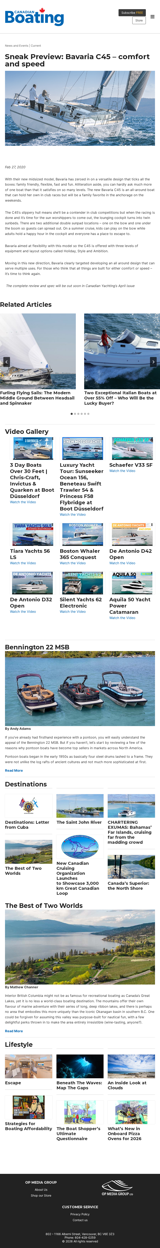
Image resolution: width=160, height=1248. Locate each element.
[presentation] (38, 351)
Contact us (80, 1220)
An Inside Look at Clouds (127, 1085)
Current (36, 45)
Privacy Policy (80, 1214)
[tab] (72, 414)
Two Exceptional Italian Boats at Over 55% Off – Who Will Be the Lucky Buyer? (120, 398)
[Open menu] (152, 16)
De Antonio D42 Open (130, 554)
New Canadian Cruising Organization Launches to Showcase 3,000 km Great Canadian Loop (77, 878)
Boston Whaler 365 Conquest (80, 554)
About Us (41, 1189)
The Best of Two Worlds (23, 871)
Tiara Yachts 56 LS (30, 554)
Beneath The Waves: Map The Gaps (79, 1085)
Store (139, 20)
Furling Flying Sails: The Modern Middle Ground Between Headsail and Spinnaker (37, 398)
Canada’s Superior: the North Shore (128, 886)
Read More (14, 770)
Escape (13, 1082)
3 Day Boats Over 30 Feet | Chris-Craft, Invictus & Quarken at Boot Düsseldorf (32, 480)
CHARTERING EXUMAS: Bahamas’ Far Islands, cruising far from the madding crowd (130, 832)
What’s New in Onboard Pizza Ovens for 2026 (124, 1133)
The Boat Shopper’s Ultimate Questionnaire (78, 1133)
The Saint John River (79, 822)
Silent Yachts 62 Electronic (81, 603)
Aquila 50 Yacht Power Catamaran (129, 606)
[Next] (153, 362)
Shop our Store (41, 1195)
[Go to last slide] (6, 362)
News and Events (16, 45)
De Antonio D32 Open (31, 603)
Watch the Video (23, 502)
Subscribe (132, 12)
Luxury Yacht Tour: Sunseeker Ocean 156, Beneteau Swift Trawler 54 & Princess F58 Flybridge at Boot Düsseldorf (82, 487)
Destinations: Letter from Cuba (27, 825)
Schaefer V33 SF (130, 465)
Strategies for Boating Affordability (28, 1126)
